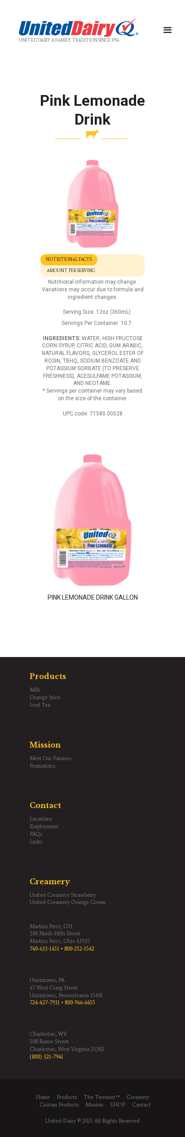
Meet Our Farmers (50, 758)
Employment (44, 826)
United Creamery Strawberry (63, 895)
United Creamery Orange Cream (68, 902)
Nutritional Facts (69, 259)
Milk (35, 690)
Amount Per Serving (71, 270)
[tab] (68, 259)
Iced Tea (40, 705)
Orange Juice (45, 697)
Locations (41, 819)
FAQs (36, 834)
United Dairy (60, 1121)
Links (36, 842)
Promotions (42, 766)
